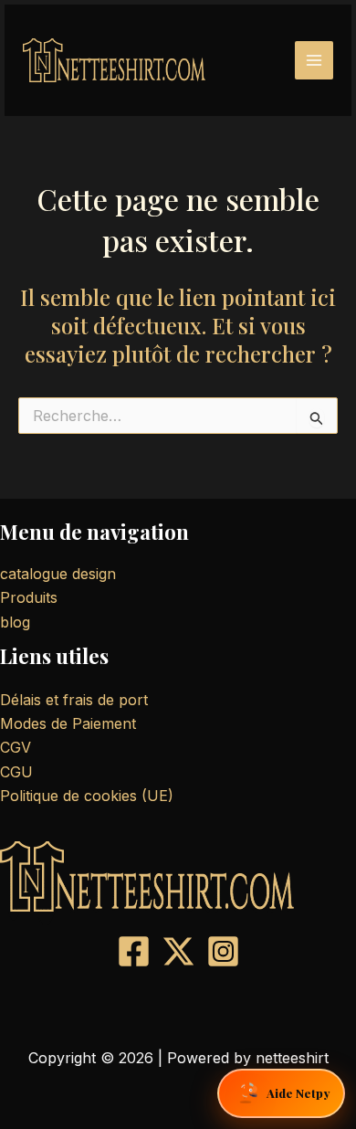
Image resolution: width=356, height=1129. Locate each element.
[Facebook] (134, 951)
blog (15, 622)
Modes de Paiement (68, 723)
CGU (16, 772)
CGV (15, 747)
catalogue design (58, 573)
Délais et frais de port (74, 700)
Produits (29, 597)
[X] (178, 951)
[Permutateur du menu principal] (314, 60)
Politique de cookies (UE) (86, 795)
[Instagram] (223, 951)
